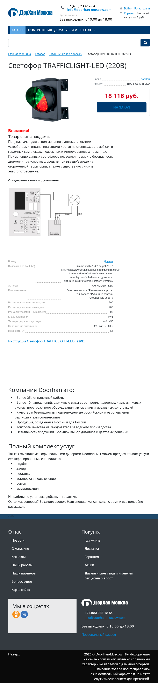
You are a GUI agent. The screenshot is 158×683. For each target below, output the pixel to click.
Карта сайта (21, 589)
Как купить (93, 540)
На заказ (121, 107)
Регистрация (142, 8)
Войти (127, 8)
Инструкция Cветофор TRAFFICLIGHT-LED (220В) (46, 341)
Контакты (19, 556)
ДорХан (145, 79)
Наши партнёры (24, 573)
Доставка (92, 548)
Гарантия (92, 556)
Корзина (129, 13)
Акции (89, 565)
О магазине (20, 548)
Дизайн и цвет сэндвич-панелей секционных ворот (109, 575)
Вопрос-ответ (22, 581)
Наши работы (22, 565)
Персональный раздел (98, 634)
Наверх (14, 654)
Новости (18, 540)
